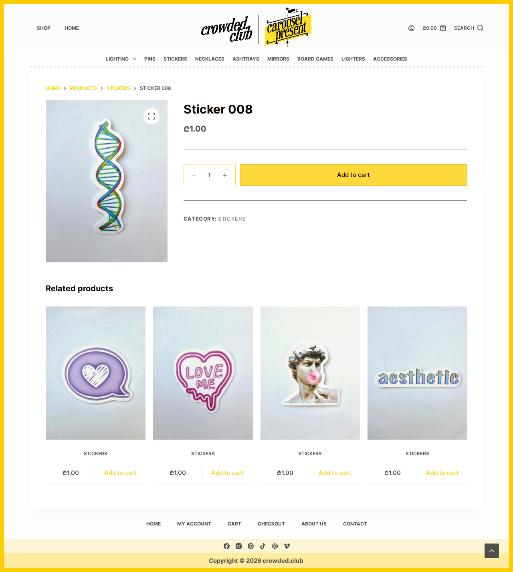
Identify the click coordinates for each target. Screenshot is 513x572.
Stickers (175, 59)
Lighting (117, 59)
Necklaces (209, 59)
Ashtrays (245, 59)
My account (194, 524)
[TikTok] (263, 546)
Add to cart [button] (120, 473)
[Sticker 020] (417, 373)
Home (72, 28)
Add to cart (353, 174)
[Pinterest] (251, 546)
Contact (355, 524)
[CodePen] (275, 546)
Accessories (390, 59)
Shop (43, 28)
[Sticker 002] (95, 373)
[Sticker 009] (203, 373)
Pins (150, 59)
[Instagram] (239, 546)
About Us (314, 524)
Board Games (315, 59)
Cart (234, 524)
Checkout (271, 524)
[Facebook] (227, 546)
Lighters (353, 59)
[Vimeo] (287, 546)
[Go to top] (492, 551)
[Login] (411, 28)
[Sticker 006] (310, 373)
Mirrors (278, 59)
